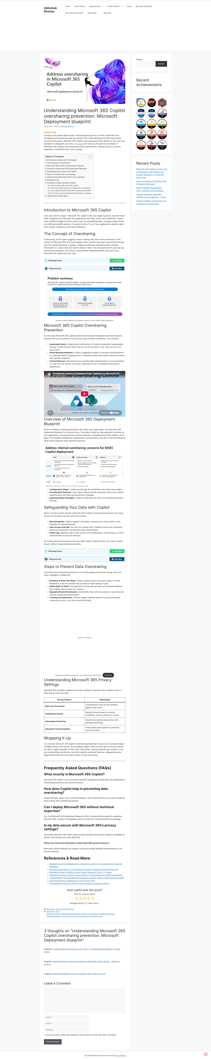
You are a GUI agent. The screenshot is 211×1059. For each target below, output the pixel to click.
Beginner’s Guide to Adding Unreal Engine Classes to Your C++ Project (81, 872)
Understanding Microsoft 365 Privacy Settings (65, 177)
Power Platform (114, 6)
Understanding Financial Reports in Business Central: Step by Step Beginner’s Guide (87, 878)
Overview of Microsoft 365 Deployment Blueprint (67, 169)
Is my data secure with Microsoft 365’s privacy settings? (71, 193)
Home (67, 6)
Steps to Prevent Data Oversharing (61, 174)
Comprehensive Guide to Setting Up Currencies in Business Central (79, 883)
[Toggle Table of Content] (89, 157)
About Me (107, 13)
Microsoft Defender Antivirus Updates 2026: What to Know (79, 974)
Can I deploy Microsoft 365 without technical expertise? (71, 190)
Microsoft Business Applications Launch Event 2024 (72, 881)
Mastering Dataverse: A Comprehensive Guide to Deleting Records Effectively (84, 869)
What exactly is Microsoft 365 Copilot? (64, 185)
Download (108, 675)
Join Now (118, 260)
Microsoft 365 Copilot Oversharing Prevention (65, 166)
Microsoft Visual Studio (74, 13)
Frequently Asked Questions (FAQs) (61, 183)
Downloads (92, 13)
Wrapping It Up (53, 180)
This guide (78, 144)
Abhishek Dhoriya (50, 9)
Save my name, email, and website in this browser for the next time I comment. (81, 1035)
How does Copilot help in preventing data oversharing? (70, 188)
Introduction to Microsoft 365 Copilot (62, 160)
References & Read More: (58, 196)
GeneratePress (120, 1055)
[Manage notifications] (206, 1054)
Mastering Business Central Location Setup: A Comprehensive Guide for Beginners (86, 875)
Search (139, 59)
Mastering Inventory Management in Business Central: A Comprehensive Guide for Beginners (80, 914)
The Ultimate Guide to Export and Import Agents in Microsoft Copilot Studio (74, 916)
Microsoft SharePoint (144, 6)
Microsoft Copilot (52, 911)
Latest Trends (79, 6)
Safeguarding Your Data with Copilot (61, 171)
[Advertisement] (105, 35)
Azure (129, 6)
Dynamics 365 (94, 6)
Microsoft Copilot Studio (65, 909)
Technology (50, 909)
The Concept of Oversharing (58, 163)
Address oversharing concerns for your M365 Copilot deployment (78, 675)
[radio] (77, 898)
